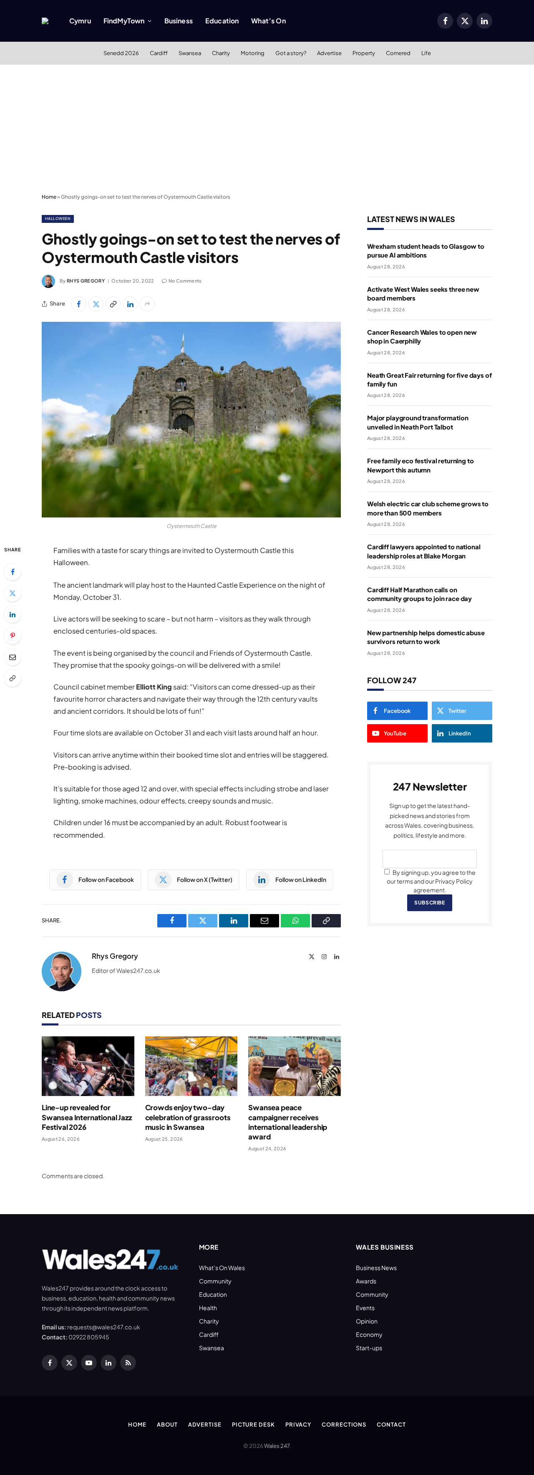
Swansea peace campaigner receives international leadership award (287, 1122)
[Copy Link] (113, 303)
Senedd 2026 (121, 53)
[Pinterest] (12, 635)
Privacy (298, 1424)
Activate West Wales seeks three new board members (423, 293)
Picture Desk (253, 1424)
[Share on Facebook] (78, 303)
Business (178, 20)
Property (364, 53)
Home (49, 197)
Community (215, 1281)
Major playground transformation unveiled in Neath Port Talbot (417, 422)
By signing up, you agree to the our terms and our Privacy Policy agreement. (431, 881)
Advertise (329, 53)
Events (365, 1307)
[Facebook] (12, 571)
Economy (369, 1334)
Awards (366, 1281)
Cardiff (159, 53)
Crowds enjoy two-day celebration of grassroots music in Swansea (188, 1117)
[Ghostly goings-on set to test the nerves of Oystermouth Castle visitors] (191, 420)
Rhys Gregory (86, 280)
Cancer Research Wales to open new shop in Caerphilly (422, 336)
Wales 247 (277, 1445)
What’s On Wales (222, 1267)
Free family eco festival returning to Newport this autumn (420, 465)
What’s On (268, 20)
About (167, 1424)
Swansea (190, 53)
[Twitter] (12, 593)
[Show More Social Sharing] (147, 303)
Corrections (344, 1424)
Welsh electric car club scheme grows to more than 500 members (428, 508)
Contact (391, 1424)
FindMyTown (124, 20)
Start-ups (369, 1347)
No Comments (185, 280)
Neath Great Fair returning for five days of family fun (429, 379)
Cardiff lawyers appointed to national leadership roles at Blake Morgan (423, 551)
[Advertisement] (267, 127)
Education (222, 20)
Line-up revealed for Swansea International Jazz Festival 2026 (87, 1117)
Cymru (80, 20)
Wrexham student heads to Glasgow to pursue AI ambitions (425, 250)
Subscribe (429, 902)
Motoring (252, 53)
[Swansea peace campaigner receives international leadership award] (294, 1066)
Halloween (58, 218)
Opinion (367, 1321)
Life (426, 53)
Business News (376, 1267)
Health (208, 1307)
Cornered (398, 53)
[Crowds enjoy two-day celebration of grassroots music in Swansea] (191, 1066)
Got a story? (290, 53)
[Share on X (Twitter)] (95, 303)
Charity (221, 53)
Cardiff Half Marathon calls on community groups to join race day (419, 594)
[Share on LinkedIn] (130, 303)
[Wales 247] (45, 20)
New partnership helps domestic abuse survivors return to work (426, 637)
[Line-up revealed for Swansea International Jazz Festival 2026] (88, 1066)
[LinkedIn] (12, 614)
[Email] (12, 657)
